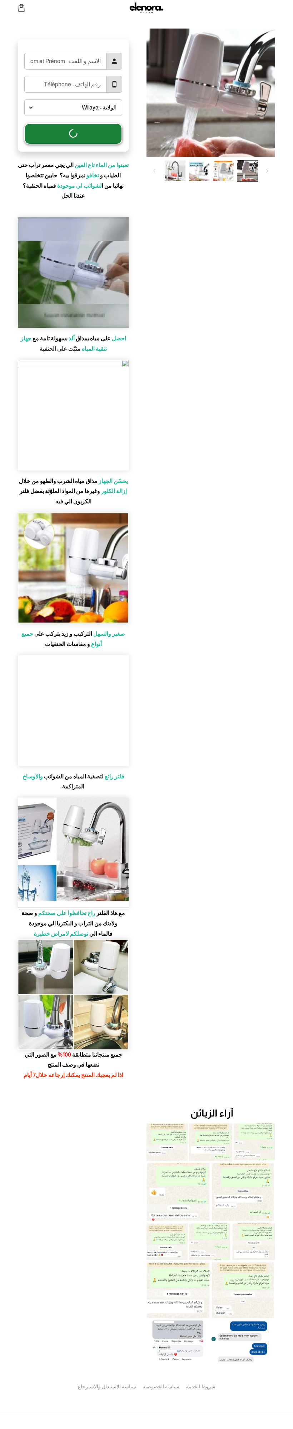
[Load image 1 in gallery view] (247, 171)
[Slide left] (267, 171)
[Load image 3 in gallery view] (199, 171)
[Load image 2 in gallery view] (223, 171)
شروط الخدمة (200, 1386)
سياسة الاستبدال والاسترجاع (107, 1386)
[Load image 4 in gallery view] (175, 171)
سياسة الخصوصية (161, 1386)
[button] (21, 8)
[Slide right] (154, 171)
